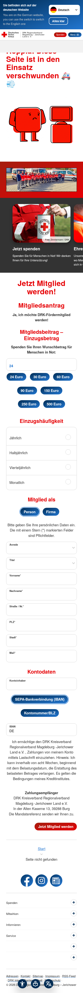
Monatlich (16, 482)
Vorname (15, 575)
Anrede (13, 544)
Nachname (16, 591)
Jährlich (15, 437)
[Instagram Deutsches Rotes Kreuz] (41, 880)
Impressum (52, 976)
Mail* (12, 653)
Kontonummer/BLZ (39, 712)
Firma (51, 511)
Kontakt (25, 976)
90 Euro (27, 390)
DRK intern (15, 980)
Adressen (12, 976)
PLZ (12, 622)
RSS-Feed (68, 976)
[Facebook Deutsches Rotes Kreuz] (27, 880)
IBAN (12, 726)
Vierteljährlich (19, 467)
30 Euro (39, 376)
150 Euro (51, 390)
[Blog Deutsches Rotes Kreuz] (56, 880)
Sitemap (38, 976)
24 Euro (16, 376)
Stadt (13, 637)
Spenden (60, 34)
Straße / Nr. (16, 606)
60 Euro (63, 376)
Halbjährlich (18, 452)
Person (30, 511)
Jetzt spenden (26, 248)
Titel (12, 560)
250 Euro (29, 404)
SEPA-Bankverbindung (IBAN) (39, 699)
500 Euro (54, 404)
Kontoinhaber (17, 680)
